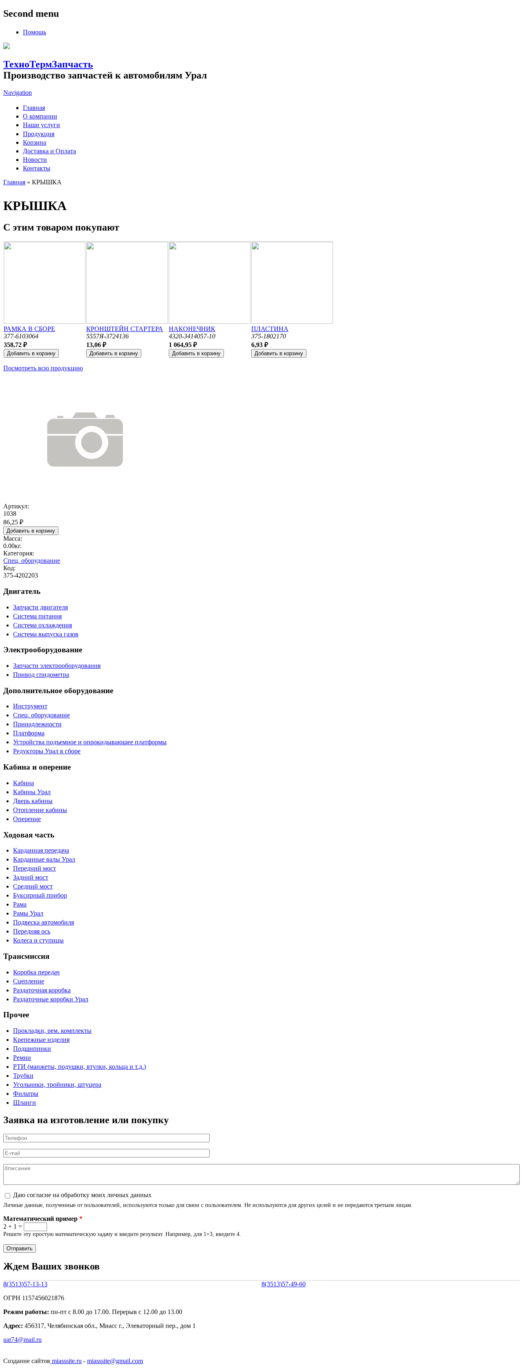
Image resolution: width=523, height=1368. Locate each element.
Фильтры (25, 1093)
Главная (34, 107)
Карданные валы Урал (44, 859)
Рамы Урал (28, 913)
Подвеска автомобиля (43, 922)
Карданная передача (41, 850)
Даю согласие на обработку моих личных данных (82, 1194)
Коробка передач (36, 972)
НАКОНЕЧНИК (192, 328)
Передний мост (34, 868)
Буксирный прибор (40, 895)
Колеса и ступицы (38, 940)
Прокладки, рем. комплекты (52, 1030)
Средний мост (33, 886)
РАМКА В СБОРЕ (29, 328)
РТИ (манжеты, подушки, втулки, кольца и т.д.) (79, 1066)
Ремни (22, 1057)
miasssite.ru (66, 1360)
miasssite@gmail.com (115, 1360)
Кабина (23, 782)
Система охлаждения (42, 625)
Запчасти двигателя (40, 607)
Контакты (36, 168)
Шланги (24, 1102)
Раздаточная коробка (42, 990)
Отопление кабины (40, 809)
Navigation (17, 92)
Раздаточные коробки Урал (50, 999)
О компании (40, 116)
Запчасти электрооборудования (57, 665)
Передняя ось (31, 931)
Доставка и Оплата (49, 151)
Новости (35, 159)
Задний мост (30, 877)
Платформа (29, 733)
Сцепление (28, 981)
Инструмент (30, 706)
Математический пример (43, 1218)
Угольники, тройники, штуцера (57, 1084)
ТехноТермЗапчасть (48, 64)
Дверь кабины (33, 800)
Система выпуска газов (45, 634)
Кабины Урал (32, 791)
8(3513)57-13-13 (25, 1284)
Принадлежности (37, 724)
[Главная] (6, 46)
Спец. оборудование (31, 560)
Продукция (38, 133)
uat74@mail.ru (22, 1339)
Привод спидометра (41, 674)
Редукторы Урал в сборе (46, 751)
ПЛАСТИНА (269, 328)
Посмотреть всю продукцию (43, 368)
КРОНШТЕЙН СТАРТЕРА (124, 328)
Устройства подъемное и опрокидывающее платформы (90, 742)
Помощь (34, 32)
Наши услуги (41, 124)
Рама (20, 904)
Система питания (37, 616)
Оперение (27, 818)
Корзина (34, 142)
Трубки (23, 1075)
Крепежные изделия (41, 1039)
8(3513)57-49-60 (284, 1284)
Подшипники (32, 1048)
